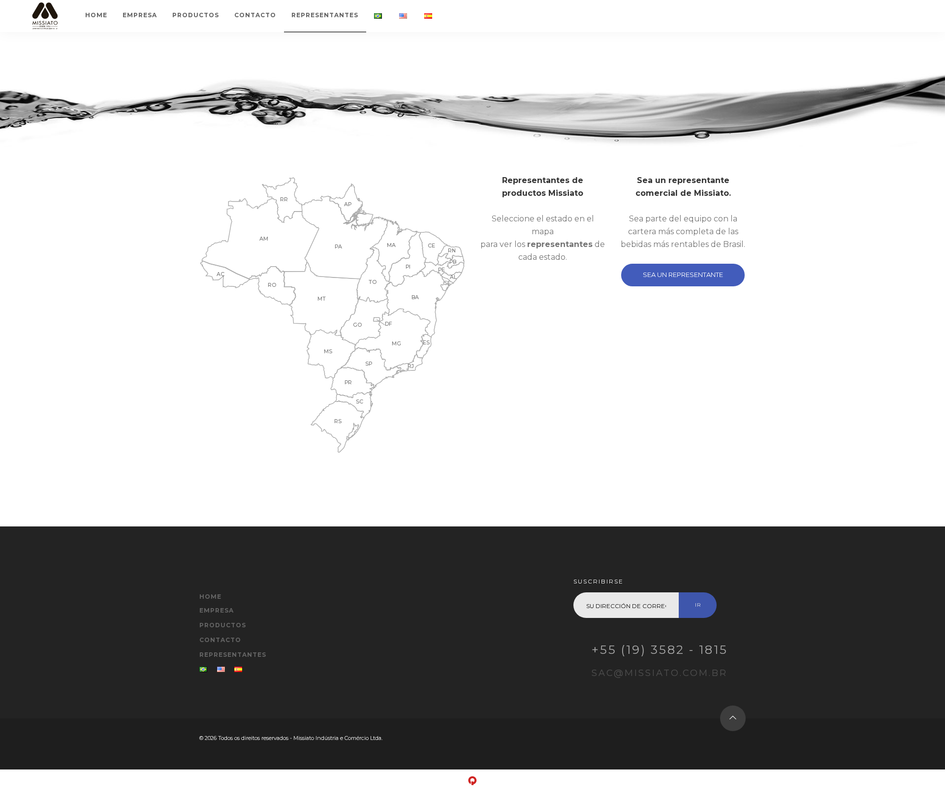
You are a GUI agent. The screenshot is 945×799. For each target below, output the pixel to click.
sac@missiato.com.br (659, 673)
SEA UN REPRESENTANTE (683, 274)
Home (96, 15)
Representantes (324, 15)
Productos (195, 15)
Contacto (255, 15)
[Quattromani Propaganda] (472, 784)
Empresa (140, 15)
